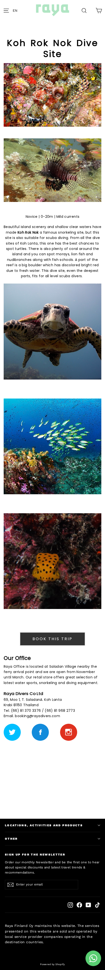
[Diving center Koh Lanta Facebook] (40, 732)
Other (11, 838)
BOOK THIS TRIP (52, 639)
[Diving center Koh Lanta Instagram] (68, 732)
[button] (16, 10)
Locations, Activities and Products (44, 825)
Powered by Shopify (52, 964)
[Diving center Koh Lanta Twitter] (12, 732)
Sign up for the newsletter (35, 854)
